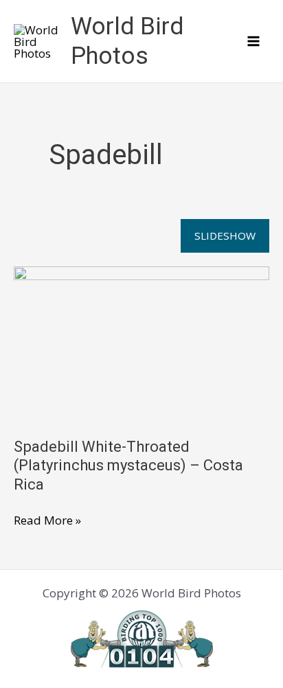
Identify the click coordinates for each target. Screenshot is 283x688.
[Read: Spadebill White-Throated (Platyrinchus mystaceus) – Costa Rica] (141, 341)
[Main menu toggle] (254, 41)
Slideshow (225, 235)
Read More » (47, 521)
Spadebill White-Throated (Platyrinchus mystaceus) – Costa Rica (128, 464)
